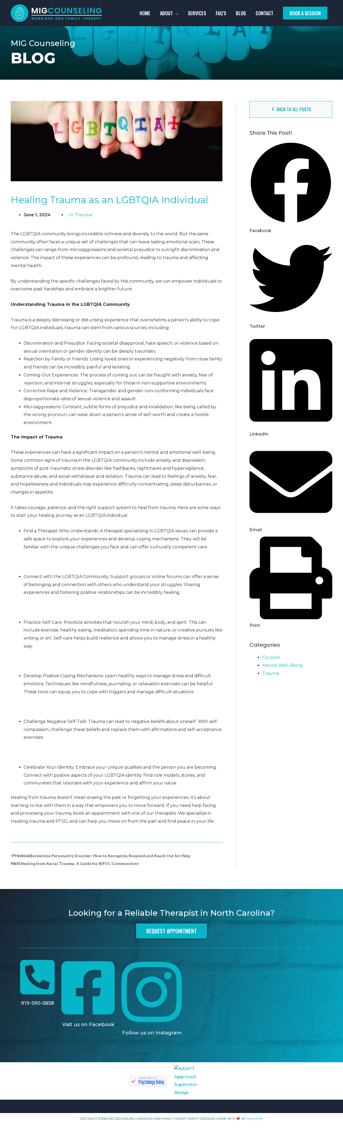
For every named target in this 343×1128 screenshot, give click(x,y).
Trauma (83, 214)
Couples (271, 657)
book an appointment (96, 813)
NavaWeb (255, 1119)
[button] (290, 187)
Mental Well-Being (282, 665)
